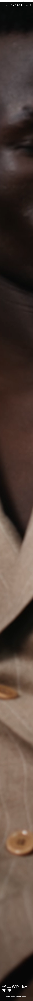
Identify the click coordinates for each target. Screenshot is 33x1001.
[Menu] (2, 4)
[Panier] (30, 4)
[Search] (6, 4)
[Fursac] (16, 5)
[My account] (26, 4)
